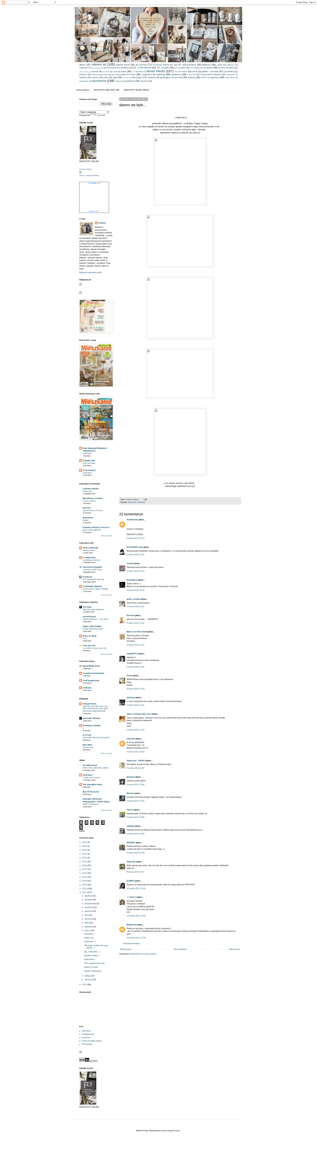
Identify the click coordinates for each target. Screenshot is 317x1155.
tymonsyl (131, 697)
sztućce (95, 77)
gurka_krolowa (134, 599)
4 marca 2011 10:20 (135, 554)
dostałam (124, 68)
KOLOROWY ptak (135, 547)
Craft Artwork (89, 470)
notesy (184, 71)
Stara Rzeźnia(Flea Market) (208, 74)
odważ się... (89, 938)
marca (88, 930)
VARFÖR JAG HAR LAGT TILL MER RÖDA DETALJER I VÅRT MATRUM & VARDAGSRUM (95, 708)
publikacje (111, 75)
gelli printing (83, 72)
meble (140, 72)
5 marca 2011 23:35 (135, 817)
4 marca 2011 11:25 (135, 623)
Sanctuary (87, 775)
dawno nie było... (91, 967)
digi (104, 68)
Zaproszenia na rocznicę (93, 510)
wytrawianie (84, 81)
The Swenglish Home (92, 784)
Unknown (131, 739)
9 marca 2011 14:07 (135, 872)
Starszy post (234, 949)
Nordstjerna (132, 580)
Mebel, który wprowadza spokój (95, 768)
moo (176, 72)
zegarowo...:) (90, 941)
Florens (130, 810)
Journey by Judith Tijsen (92, 570)
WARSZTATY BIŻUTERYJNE (106, 90)
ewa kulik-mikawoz (91, 718)
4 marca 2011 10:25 (135, 590)
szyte (105, 77)
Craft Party (87, 453)
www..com (94, 183)
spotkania (176, 74)
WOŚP (203, 77)
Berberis (131, 777)
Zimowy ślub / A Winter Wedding (95, 589)
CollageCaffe (89, 460)
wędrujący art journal (171, 77)
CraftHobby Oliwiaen (92, 586)
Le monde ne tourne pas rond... (95, 648)
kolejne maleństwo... (93, 971)
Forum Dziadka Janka (91, 1041)
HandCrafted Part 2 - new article (95, 619)
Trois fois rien (89, 645)
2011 (84, 892)
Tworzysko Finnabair (92, 567)
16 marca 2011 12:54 (136, 938)
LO (133, 72)
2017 (84, 869)
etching (221, 68)
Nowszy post (125, 949)
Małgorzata (132, 925)
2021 (84, 854)
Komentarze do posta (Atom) (143, 954)
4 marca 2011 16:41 (135, 705)
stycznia (88, 979)
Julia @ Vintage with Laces (139, 714)
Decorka (131, 615)
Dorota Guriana (85, 169)
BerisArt (87, 508)
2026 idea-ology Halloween (93, 609)
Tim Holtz (87, 607)
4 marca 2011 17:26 (135, 730)
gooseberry (88, 518)
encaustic (208, 67)
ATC (180, 65)
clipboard (231, 65)
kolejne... (86, 520)
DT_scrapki (163, 67)
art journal (141, 64)
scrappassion (89, 557)
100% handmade (90, 548)
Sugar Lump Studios (92, 626)
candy (219, 65)
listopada (89, 899)
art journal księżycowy (163, 65)
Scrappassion (88, 1034)
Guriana (102, 223)
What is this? (94, 211)
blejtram (206, 64)
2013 (84, 885)
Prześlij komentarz (131, 943)
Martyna (130, 793)
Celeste (130, 563)
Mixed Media (156, 71)
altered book (122, 64)
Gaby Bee (131, 862)
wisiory (191, 77)
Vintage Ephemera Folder (93, 629)
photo (194, 71)
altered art (99, 64)
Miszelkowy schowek (93, 498)
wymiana (214, 77)
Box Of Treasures (91, 792)
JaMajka (131, 826)
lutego (88, 976)
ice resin (105, 72)
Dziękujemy (87, 473)
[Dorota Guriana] (80, 172)
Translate (101, 115)
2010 (84, 984)
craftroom (83, 68)
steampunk (230, 75)
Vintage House (89, 704)
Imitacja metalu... (89, 550)
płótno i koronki (210, 71)
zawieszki (130, 81)
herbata (95, 71)
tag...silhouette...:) (92, 952)
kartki (115, 72)
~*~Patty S (132, 897)
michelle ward (89, 616)
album (82, 64)
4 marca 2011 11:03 (135, 606)
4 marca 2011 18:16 (135, 752)
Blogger (176, 1130)
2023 (84, 846)
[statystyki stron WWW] (84, 1061)
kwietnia (88, 927)
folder (231, 68)
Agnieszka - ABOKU (136, 761)
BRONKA (131, 842)
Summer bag (88, 747)
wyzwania (99, 80)
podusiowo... (90, 959)
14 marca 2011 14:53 (136, 916)
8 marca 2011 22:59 (135, 853)
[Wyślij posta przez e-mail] (145, 499)
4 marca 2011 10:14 (135, 538)
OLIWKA (131, 881)
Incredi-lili (86, 1037)
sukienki (83, 77)
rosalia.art (87, 577)
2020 (84, 858)
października (91, 903)
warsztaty (137, 77)
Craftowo (87, 688)
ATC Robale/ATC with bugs (93, 579)
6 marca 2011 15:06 (135, 834)
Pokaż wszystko (106, 536)
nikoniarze (86, 1031)
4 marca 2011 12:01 (135, 645)
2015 (84, 877)
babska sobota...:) (92, 955)
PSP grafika (87, 1044)
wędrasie (152, 77)
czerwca (88, 919)
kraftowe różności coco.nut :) (96, 527)
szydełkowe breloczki (91, 560)
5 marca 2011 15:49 (135, 784)
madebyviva (132, 519)
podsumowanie (97, 75)
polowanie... (89, 934)
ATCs (85, 638)
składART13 (132, 654)
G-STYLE (87, 735)
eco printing (194, 68)
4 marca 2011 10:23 (135, 571)
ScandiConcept (90, 765)
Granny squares (89, 501)
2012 (84, 888)
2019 (84, 861)
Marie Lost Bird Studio (137, 632)
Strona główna (82, 90)
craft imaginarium (91, 680)
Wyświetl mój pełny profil (90, 272)
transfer (125, 77)
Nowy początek (89, 463)
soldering (160, 74)
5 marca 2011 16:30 (135, 801)
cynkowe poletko (91, 488)
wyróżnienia (230, 77)
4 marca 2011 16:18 (135, 689)
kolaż (123, 71)
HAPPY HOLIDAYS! (91, 804)
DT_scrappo (180, 68)
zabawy (118, 81)
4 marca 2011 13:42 (135, 667)
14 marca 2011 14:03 (136, 888)
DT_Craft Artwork (142, 67)
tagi (115, 77)
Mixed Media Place (91, 666)
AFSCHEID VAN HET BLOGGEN (96, 738)
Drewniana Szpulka (92, 725)
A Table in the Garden (91, 777)
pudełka (122, 74)
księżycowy (87, 491)
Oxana (130, 675)
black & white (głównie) (92, 530)
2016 (84, 873)
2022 (84, 850)
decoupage (95, 68)
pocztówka (229, 71)
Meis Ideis (87, 745)
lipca (87, 915)
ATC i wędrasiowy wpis (94, 963)
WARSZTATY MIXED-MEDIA (136, 90)
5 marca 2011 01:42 (135, 768)
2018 (84, 865)
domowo (113, 68)
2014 (84, 881)
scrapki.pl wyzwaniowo (93, 673)
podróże (83, 74)
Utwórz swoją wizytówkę (89, 175)
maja (87, 923)
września (89, 907)
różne (133, 74)
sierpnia (88, 911)
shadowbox (146, 74)
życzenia (144, 81)
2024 (84, 842)
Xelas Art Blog (89, 636)
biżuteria (191, 64)
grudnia (88, 896)
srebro (190, 75)
